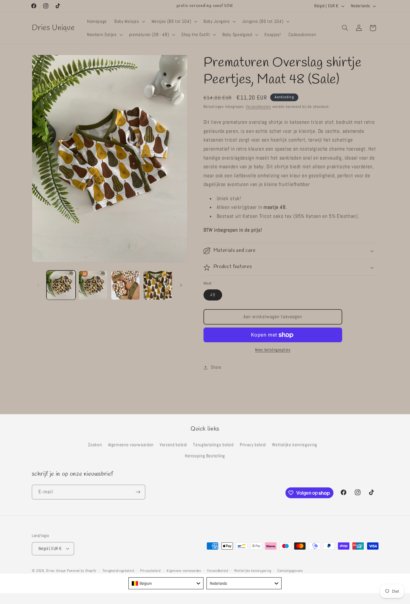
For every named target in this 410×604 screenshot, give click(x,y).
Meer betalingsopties (273, 350)
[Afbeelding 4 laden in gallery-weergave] (157, 285)
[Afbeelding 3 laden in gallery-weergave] (125, 285)
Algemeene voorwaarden (131, 444)
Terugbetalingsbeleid (118, 570)
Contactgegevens (290, 570)
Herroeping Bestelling (205, 455)
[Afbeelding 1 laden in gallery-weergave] (61, 285)
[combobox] (165, 583)
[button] (129, 21)
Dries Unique (56, 570)
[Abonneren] (138, 492)
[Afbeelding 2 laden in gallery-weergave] (93, 285)
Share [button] (216, 367)
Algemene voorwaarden (184, 570)
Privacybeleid (150, 570)
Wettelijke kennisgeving (294, 444)
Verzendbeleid (217, 570)
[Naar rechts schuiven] (181, 285)
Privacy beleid (253, 444)
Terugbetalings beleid (213, 444)
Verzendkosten (258, 106)
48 (213, 294)
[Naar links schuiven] (38, 285)
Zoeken (95, 444)
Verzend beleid (173, 444)
